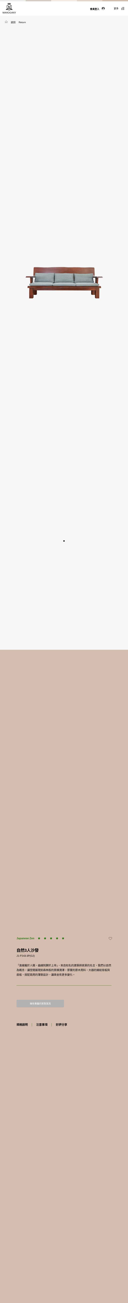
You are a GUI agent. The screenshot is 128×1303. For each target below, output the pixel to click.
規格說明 (22, 1024)
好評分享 (61, 1024)
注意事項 (42, 1024)
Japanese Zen (25, 938)
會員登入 (95, 9)
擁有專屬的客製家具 (40, 1003)
